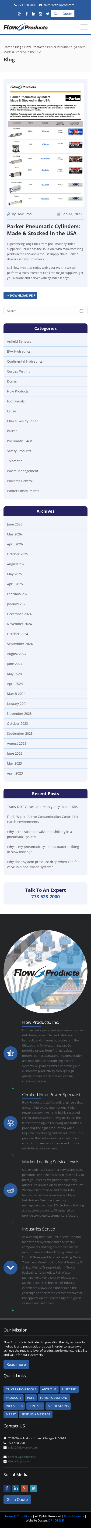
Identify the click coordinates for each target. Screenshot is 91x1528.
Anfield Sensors (19, 341)
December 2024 (19, 614)
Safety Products (19, 451)
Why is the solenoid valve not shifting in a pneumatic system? (39, 834)
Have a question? (53, 1397)
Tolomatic (14, 461)
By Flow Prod (21, 214)
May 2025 (14, 574)
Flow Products (18, 391)
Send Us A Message (35, 1414)
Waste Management (22, 471)
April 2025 (15, 584)
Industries (14, 1406)
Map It (11, 1414)
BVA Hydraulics (19, 351)
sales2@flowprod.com (59, 5)
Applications (58, 1406)
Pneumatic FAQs (19, 441)
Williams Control (20, 481)
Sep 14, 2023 (71, 214)
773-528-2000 (27, 5)
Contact (35, 1406)
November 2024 (19, 624)
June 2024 (14, 663)
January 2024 (17, 703)
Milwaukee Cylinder (22, 421)
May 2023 (14, 763)
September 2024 (20, 644)
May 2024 (14, 673)
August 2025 (16, 564)
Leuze (11, 411)
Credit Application (19, 1461)
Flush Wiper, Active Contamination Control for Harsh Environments (43, 819)
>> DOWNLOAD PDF (20, 295)
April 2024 (15, 683)
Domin (12, 381)
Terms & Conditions (18, 1516)
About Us (49, 1389)
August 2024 (16, 654)
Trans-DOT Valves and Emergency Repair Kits (42, 806)
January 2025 (17, 604)
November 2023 (19, 713)
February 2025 (18, 594)
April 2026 (15, 544)
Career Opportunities (22, 1457)
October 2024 (17, 634)
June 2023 (14, 753)
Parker (12, 431)
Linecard (69, 1389)
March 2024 (16, 693)
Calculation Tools (21, 1389)
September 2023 (20, 733)
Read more (16, 1364)
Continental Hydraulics (25, 361)
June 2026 (14, 524)
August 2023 (16, 743)
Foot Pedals (16, 401)
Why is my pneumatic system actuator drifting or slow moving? (43, 849)
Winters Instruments (23, 491)
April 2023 (15, 773)
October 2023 (17, 723)
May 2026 (14, 534)
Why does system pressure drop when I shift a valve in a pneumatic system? (43, 864)
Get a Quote (62, 13)
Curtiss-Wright (18, 371)
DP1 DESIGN (56, 1520)
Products (13, 1397)
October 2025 (17, 554)
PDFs (30, 1397)
